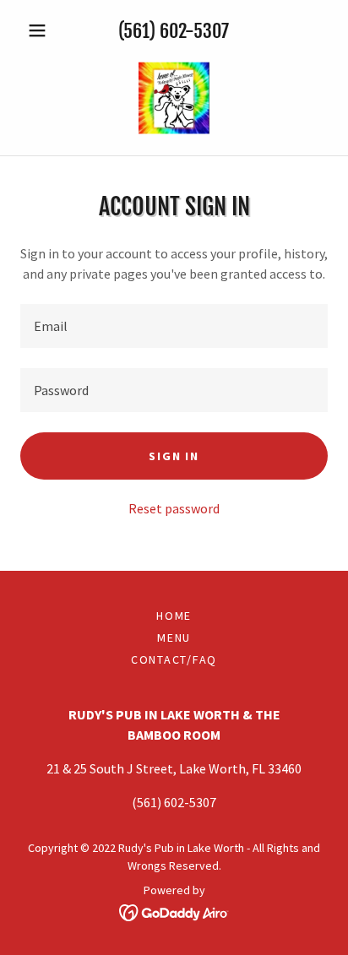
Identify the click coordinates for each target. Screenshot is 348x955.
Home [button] (174, 615)
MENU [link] (174, 637)
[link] (174, 98)
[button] (43, 30)
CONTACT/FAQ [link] (174, 659)
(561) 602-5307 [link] (173, 30)
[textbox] (174, 326)
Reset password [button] (174, 508)
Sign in (173, 456)
